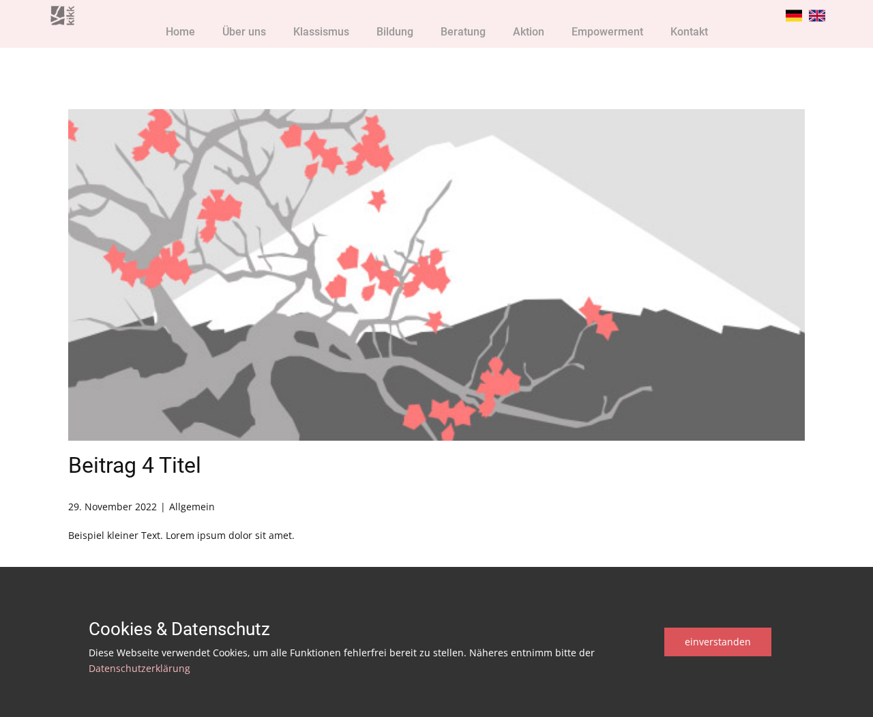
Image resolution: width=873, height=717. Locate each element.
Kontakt (689, 31)
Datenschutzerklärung (139, 668)
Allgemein (192, 506)
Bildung (394, 31)
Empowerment (607, 31)
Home (180, 31)
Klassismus (321, 31)
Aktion (528, 31)
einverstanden (718, 641)
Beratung (463, 31)
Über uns (244, 31)
